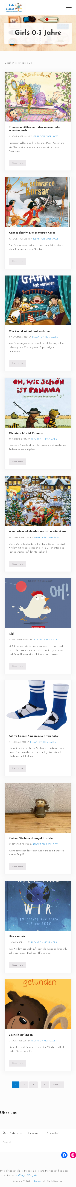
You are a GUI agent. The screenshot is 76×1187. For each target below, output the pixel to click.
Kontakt (7, 1142)
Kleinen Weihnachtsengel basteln (31, 838)
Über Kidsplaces (12, 1133)
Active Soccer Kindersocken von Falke (34, 736)
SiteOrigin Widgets (25, 1175)
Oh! (11, 633)
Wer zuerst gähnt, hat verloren (29, 331)
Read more (19, 163)
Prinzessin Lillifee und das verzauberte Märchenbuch (34, 129)
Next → (57, 1085)
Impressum (34, 1133)
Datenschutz (53, 1133)
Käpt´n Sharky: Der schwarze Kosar (32, 232)
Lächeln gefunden (21, 1035)
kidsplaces (37, 1181)
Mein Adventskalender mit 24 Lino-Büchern (37, 531)
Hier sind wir (17, 936)
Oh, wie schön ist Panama (26, 433)
